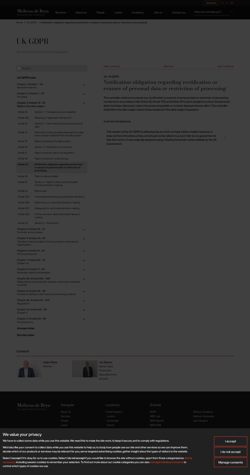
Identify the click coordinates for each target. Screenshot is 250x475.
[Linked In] (222, 3)
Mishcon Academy (203, 411)
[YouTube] (232, 3)
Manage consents (230, 462)
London (111, 416)
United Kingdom (114, 411)
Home (19, 22)
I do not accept (231, 451)
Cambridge (113, 420)
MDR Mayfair (157, 420)
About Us (66, 411)
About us (81, 12)
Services (60, 12)
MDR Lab (155, 416)
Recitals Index (25, 335)
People (100, 12)
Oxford (110, 425)
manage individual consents (166, 462)
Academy (138, 12)
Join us (158, 12)
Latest (118, 12)
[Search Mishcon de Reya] (214, 12)
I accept (230, 441)
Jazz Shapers (200, 420)
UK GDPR (31, 22)
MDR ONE (155, 425)
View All (168, 66)
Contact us (178, 12)
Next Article (226, 66)
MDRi (153, 411)
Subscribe (211, 3)
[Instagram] (227, 3)
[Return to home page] (32, 12)
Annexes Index (26, 328)
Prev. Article (112, 66)
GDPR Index (26, 78)
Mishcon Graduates (203, 416)
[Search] (232, 13)
